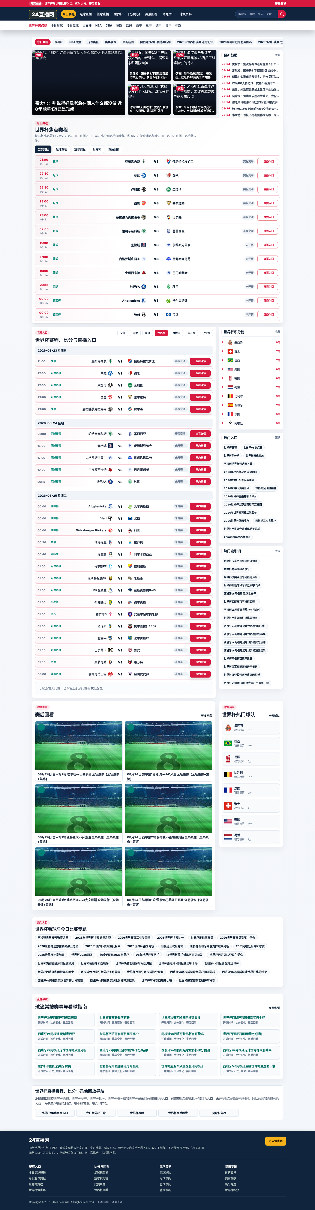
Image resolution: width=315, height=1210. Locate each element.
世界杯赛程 (230, 447)
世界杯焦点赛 (38, 25)
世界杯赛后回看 (178, 1113)
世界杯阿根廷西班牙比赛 (238, 658)
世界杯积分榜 (231, 455)
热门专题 (230, 1184)
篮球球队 (165, 1184)
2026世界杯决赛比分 (271, 42)
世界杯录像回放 (255, 455)
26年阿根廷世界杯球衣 (237, 537)
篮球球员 (165, 1190)
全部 (122, 333)
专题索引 (274, 1007)
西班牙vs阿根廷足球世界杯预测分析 (245, 626)
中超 (178, 25)
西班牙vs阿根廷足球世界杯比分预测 (245, 642)
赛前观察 (230, 1178)
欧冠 (129, 25)
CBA (109, 25)
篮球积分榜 (101, 1178)
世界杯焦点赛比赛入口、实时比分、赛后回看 (65, 3)
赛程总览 (280, 3)
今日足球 (57, 25)
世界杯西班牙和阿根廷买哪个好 (242, 585)
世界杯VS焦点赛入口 (55, 1113)
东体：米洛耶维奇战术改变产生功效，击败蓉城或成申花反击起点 (255, 90)
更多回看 (206, 715)
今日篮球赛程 (37, 1178)
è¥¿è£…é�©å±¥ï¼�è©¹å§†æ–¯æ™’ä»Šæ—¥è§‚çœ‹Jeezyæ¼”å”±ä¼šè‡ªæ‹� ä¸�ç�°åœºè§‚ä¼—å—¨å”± (256, 109)
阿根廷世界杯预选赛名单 (155, 42)
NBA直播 (75, 42)
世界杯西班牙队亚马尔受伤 (226, 954)
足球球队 (165, 1172)
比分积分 (134, 14)
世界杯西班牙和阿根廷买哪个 (240, 601)
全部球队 (274, 715)
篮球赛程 (80, 149)
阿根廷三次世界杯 (265, 520)
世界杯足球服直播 (265, 488)
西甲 (139, 25)
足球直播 (86, 14)
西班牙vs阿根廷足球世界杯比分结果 (245, 634)
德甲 (159, 25)
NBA (98, 25)
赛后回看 (151, 14)
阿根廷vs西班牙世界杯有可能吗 (242, 609)
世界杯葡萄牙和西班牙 (237, 569)
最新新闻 (128, 42)
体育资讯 (168, 14)
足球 (135, 333)
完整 (277, 331)
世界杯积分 (232, 1190)
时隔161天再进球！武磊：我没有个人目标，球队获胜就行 (255, 83)
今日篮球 (73, 25)
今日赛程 (69, 14)
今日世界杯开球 (96, 1113)
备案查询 (117, 1202)
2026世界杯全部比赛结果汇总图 (243, 504)
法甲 (168, 25)
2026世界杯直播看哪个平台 (240, 496)
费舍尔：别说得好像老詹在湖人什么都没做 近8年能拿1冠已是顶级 (255, 64)
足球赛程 (93, 42)
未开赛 (191, 333)
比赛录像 (99, 1184)
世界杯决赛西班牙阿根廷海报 (240, 577)
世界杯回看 (101, 1190)
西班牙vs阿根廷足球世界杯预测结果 (245, 650)
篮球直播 (103, 14)
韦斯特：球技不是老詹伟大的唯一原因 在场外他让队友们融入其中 (255, 115)
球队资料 (186, 14)
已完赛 (206, 333)
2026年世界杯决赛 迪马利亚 (195, 42)
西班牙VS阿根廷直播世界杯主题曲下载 (246, 683)
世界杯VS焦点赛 (252, 447)
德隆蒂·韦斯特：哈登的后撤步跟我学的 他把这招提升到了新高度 (256, 102)
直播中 (176, 333)
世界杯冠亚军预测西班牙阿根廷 (242, 674)
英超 (119, 25)
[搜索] (282, 14)
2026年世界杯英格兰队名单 (240, 512)
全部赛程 (43, 149)
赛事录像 (110, 42)
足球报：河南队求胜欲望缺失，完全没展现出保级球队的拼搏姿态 (255, 96)
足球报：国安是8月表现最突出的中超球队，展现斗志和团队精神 (255, 71)
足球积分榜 (219, 1113)
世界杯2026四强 (82, 954)
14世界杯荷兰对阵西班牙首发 (184, 954)
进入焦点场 (276, 1141)
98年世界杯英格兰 (147, 954)
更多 (277, 55)
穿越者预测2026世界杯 (114, 954)
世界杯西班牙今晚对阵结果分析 (242, 529)
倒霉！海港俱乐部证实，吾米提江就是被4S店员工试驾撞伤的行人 (255, 77)
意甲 (149, 25)
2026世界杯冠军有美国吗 (235, 42)
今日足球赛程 (37, 1172)
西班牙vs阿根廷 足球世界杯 (240, 593)
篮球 (147, 333)
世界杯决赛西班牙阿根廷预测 (240, 561)
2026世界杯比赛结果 (51, 954)
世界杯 (118, 14)
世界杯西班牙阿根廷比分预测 (240, 618)
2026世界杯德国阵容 (236, 520)
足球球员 (165, 1178)
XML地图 (103, 1202)
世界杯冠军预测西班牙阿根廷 (240, 666)
